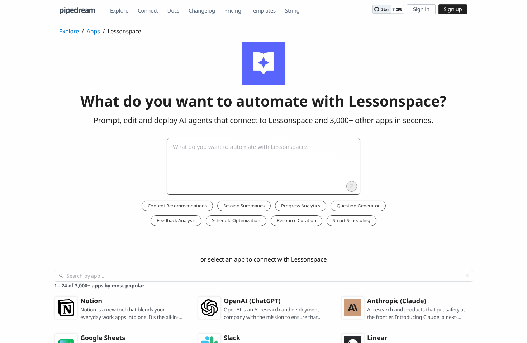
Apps (93, 31)
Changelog (202, 10)
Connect (148, 10)
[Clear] (467, 275)
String (292, 10)
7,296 (397, 9)
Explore (119, 10)
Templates (263, 10)
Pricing (232, 10)
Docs (173, 10)
